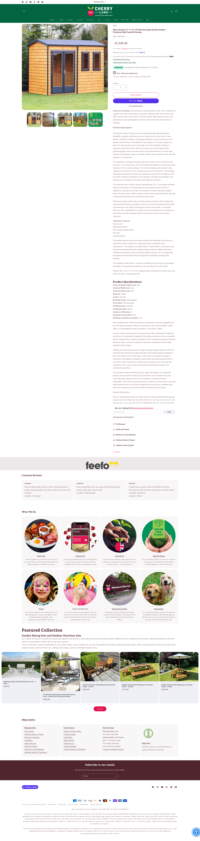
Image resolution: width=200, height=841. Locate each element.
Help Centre (28, 719)
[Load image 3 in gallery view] (65, 120)
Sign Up (79, 518)
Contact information (96, 804)
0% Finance (29, 731)
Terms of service (73, 804)
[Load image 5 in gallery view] (95, 120)
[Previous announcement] (69, 2)
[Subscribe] (116, 776)
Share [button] (117, 452)
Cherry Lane (30, 804)
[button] (24, 11)
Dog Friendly (69, 740)
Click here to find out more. (121, 59)
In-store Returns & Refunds (74, 749)
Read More (118, 518)
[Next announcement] (130, 2)
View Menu (39, 518)
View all (100, 709)
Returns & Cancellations (34, 749)
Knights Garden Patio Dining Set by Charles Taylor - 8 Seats (176, 685)
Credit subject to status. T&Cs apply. (124, 62)
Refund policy (52, 804)
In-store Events (40, 571)
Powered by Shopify (40, 804)
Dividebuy (28, 740)
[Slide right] (105, 119)
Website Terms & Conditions (35, 752)
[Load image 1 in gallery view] (34, 120)
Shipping (125, 48)
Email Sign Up (30, 743)
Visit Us (118, 571)
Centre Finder (78, 571)
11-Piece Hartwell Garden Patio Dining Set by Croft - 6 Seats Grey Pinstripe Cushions (59, 695)
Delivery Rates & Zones (33, 734)
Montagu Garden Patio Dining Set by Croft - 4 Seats (20, 682)
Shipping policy (84, 804)
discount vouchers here (143, 408)
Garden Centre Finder (72, 731)
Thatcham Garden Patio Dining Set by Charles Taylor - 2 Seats (99, 685)
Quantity (115, 83)
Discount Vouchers (31, 737)
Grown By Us (69, 743)
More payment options (136, 106)
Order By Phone (30, 746)
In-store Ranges (70, 746)
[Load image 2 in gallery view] (49, 120)
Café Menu (68, 737)
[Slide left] (24, 119)
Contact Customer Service (113, 749)
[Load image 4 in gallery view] (80, 120)
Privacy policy (62, 804)
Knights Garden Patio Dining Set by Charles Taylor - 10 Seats (137, 685)
